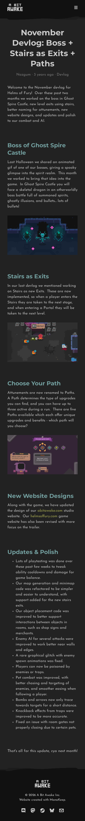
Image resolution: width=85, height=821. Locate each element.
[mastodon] (33, 811)
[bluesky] (52, 811)
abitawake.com (50, 511)
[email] (61, 811)
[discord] (23, 811)
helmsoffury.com (44, 516)
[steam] (42, 811)
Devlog (63, 75)
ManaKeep (57, 799)
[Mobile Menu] (75, 7)
